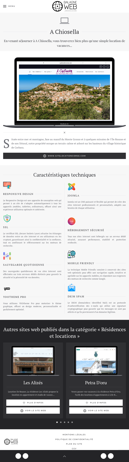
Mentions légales (74, 435)
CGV (74, 449)
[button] (9, 6)
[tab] (57, 422)
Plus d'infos (35, 403)
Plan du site (74, 444)
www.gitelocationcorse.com (67, 156)
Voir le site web (35, 410)
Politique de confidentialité (74, 439)
